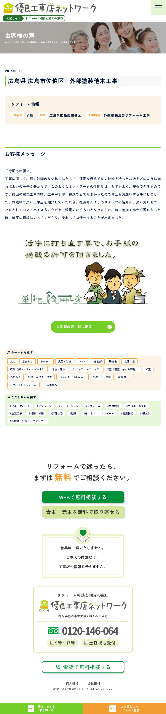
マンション (45, 406)
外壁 (95, 377)
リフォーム (94, 406)
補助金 (146, 413)
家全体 (122, 377)
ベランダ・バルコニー (72, 377)
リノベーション (69, 406)
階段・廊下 (58, 369)
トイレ (83, 361)
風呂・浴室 (65, 361)
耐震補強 (128, 413)
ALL (12, 361)
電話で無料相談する (87, 667)
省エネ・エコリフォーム (99, 413)
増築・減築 (37, 413)
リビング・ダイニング (85, 369)
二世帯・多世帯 (137, 406)
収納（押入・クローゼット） (27, 369)
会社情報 (94, 683)
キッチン (45, 361)
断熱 (74, 413)
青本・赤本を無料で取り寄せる (83, 512)
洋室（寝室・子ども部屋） (122, 369)
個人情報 (72, 683)
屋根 (108, 377)
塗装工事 (16, 413)
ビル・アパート (20, 406)
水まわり (27, 361)
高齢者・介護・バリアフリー (28, 420)
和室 (148, 369)
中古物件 (114, 406)
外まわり (15, 377)
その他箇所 (50, 385)
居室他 (113, 361)
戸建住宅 (57, 413)
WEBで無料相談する (83, 497)
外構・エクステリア (40, 377)
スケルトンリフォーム (23, 385)
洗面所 (98, 361)
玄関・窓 (129, 361)
